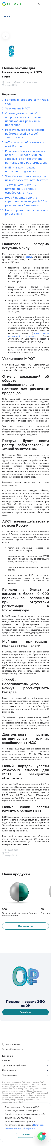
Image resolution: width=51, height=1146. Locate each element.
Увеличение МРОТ (17, 108)
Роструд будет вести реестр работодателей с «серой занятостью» (24, 133)
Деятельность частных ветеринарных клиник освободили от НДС (20, 188)
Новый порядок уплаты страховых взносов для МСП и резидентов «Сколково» (26, 201)
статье (29, 257)
